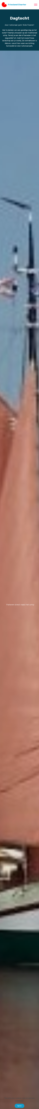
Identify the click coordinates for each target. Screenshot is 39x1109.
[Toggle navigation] (35, 5)
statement (19, 1101)
